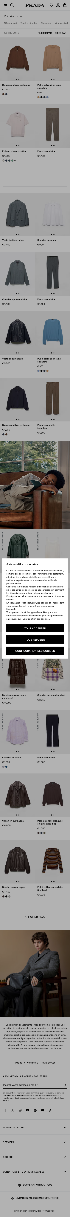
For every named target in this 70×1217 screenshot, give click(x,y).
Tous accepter (35, 628)
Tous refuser (35, 639)
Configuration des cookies (35, 651)
